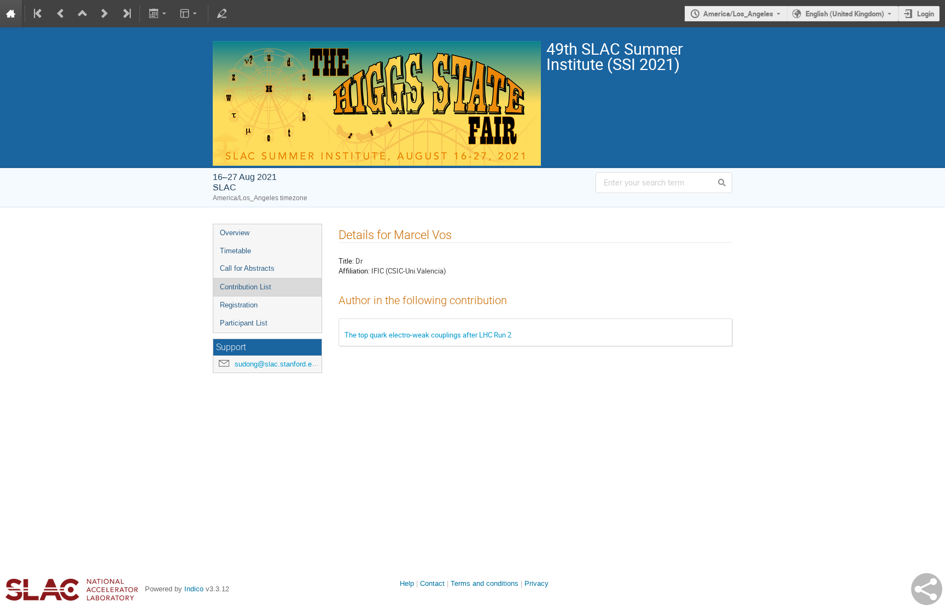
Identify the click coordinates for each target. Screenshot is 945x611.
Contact (432, 583)
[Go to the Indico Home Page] (11, 13)
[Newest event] (126, 13)
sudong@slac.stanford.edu (277, 364)
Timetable (235, 251)
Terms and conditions (484, 583)
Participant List (243, 323)
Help (407, 583)
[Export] (158, 13)
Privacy (536, 583)
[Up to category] (83, 13)
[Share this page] (926, 589)
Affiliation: (354, 271)
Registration (239, 305)
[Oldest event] (39, 13)
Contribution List (245, 287)
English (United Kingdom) (845, 14)
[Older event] (61, 13)
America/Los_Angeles (738, 14)
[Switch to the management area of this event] (222, 13)
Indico (193, 588)
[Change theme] (189, 13)
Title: (346, 261)
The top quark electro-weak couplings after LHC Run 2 (428, 335)
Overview (234, 233)
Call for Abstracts (247, 268)
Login (925, 14)
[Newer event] (104, 13)
